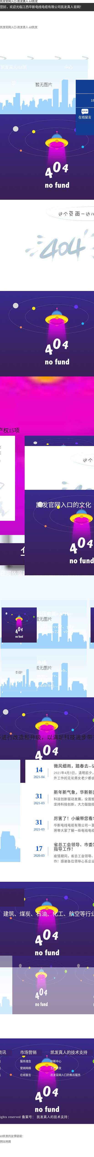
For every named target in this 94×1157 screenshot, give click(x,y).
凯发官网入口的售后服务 (65, 1075)
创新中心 (55, 1061)
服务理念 (25, 1061)
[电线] (18, 670)
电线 (42, 662)
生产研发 (55, 1068)
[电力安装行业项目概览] (41, 985)
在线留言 (25, 1075)
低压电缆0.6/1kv (54, 613)
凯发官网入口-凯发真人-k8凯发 (18, 27)
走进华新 (41, 51)
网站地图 (5, 1141)
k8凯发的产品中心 (68, 54)
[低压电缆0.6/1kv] (18, 621)
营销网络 (25, 1068)
